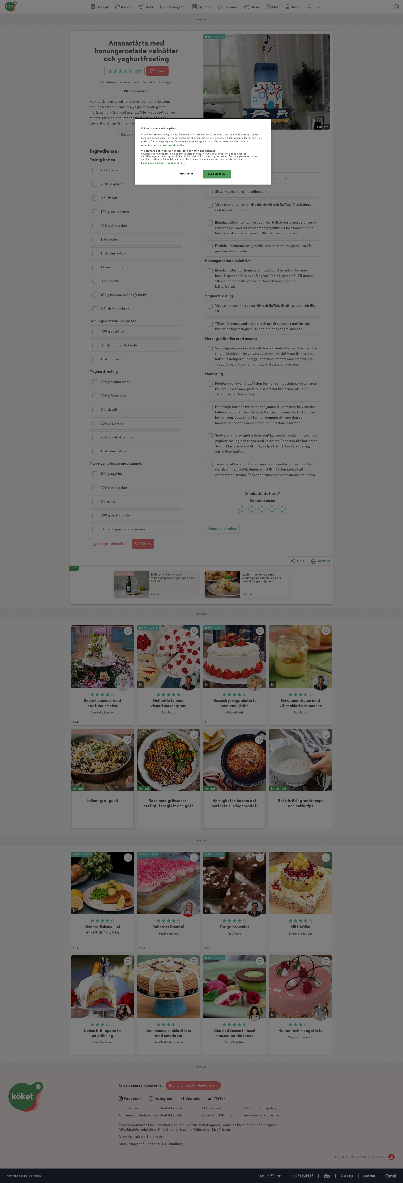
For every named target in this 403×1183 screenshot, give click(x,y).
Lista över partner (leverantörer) (162, 163)
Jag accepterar (217, 174)
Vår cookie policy (173, 145)
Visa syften (186, 173)
